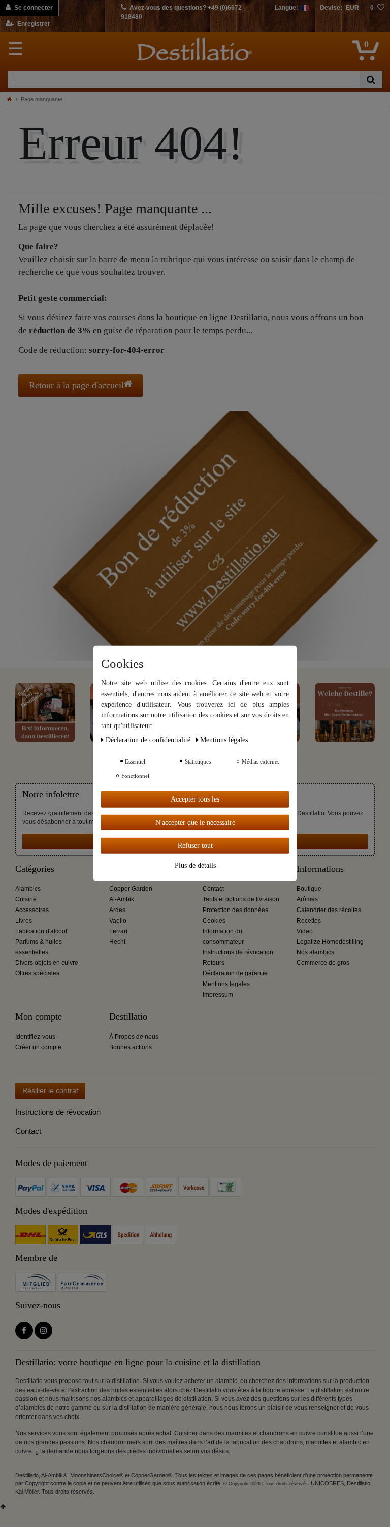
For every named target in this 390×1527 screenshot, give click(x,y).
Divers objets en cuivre (46, 962)
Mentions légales (226, 984)
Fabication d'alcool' (41, 931)
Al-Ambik (121, 899)
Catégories (34, 869)
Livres (23, 920)
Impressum (218, 994)
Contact (213, 888)
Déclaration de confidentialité (149, 740)
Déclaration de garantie (235, 973)
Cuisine (26, 899)
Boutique (309, 888)
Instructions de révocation (238, 952)
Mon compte (38, 1017)
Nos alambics (315, 952)
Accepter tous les (195, 799)
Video (305, 931)
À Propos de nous (133, 1036)
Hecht (117, 942)
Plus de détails (195, 865)
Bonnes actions (130, 1047)
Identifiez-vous (35, 1036)
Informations (320, 869)
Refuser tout (195, 845)
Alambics (28, 888)
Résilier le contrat (50, 1090)
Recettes (309, 920)
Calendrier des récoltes (329, 910)
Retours (213, 962)
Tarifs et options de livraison (241, 899)
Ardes (117, 910)
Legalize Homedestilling (330, 942)
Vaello (117, 920)
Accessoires (32, 910)
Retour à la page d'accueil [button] (76, 385)
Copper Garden (130, 888)
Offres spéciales (37, 973)
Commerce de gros (323, 962)
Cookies (214, 920)
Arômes (307, 899)
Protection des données (235, 910)
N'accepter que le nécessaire (195, 822)
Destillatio (128, 1017)
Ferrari (118, 931)
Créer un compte (38, 1047)
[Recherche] (371, 79)
